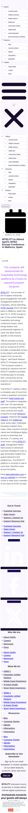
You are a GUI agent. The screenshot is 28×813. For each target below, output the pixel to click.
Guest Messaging (13, 33)
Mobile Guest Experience (15, 681)
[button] (14, 104)
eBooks (10, 51)
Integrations (11, 59)
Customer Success (12, 511)
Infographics (11, 55)
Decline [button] (17, 810)
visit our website (8, 477)
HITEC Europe (7, 308)
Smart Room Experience (15, 688)
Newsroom (8, 644)
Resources (7, 40)
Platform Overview (13, 15)
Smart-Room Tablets (14, 26)
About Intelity (12, 66)
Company (6, 62)
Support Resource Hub (14, 521)
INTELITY (5, 292)
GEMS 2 (7, 671)
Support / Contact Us (13, 517)
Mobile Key (11, 22)
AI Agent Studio (12, 11)
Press (9, 73)
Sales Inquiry (9, 514)
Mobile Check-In (13, 18)
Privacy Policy (17, 806)
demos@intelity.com (15, 474)
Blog (9, 44)
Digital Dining (12, 29)
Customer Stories (13, 48)
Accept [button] (10, 810)
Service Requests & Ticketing (16, 36)
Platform (6, 7)
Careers (10, 70)
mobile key (17, 420)
